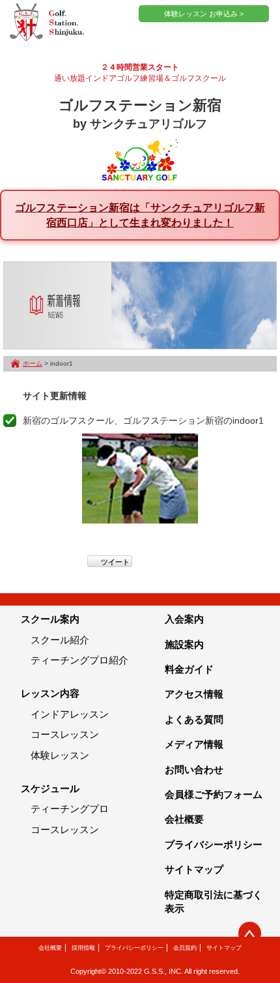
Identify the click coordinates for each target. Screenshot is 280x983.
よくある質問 (194, 719)
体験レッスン (60, 755)
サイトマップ (194, 869)
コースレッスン (65, 734)
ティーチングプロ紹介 (79, 660)
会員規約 (185, 948)
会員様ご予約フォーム (213, 794)
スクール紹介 (60, 639)
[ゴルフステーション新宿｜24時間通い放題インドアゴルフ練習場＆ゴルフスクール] (47, 23)
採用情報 (83, 948)
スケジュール (50, 788)
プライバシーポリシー (213, 844)
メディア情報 (194, 744)
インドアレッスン (70, 714)
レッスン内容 (50, 693)
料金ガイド (189, 669)
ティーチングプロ (70, 808)
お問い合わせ (194, 769)
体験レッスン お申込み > (204, 14)
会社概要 (184, 819)
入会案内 (184, 618)
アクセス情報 (194, 693)
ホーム (32, 363)
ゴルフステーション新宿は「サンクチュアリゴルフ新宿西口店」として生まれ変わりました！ (140, 214)
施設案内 (184, 644)
